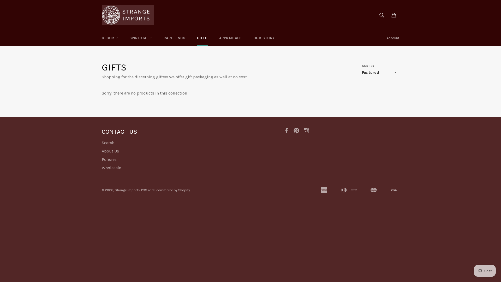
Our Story (264, 38)
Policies (109, 159)
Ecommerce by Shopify (172, 190)
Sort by (368, 66)
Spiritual (139, 38)
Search (108, 142)
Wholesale (111, 167)
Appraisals (230, 38)
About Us (110, 151)
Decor (109, 38)
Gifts (202, 38)
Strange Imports (127, 190)
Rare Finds (175, 38)
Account (393, 38)
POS (144, 190)
